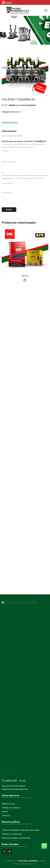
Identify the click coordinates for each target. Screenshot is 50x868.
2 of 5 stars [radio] (6, 187)
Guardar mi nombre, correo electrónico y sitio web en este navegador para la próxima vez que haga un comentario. (24, 176)
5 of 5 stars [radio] (16, 187)
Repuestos (16, 112)
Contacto (6, 815)
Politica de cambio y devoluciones (16, 838)
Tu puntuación (8, 183)
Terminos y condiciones (12, 834)
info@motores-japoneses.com (15, 789)
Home (4, 34)
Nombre (5, 151)
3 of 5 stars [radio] (9, 187)
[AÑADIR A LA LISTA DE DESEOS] (25, 279)
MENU (9, 2)
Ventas (5, 811)
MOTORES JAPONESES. (28, 861)
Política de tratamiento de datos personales (21, 830)
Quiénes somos (8, 803)
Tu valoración (7, 193)
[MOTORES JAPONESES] (17, 10)
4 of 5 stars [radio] (13, 187)
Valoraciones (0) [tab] (9, 122)
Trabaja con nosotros (11, 807)
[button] (44, 53)
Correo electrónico (10, 162)
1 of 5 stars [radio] (3, 187)
